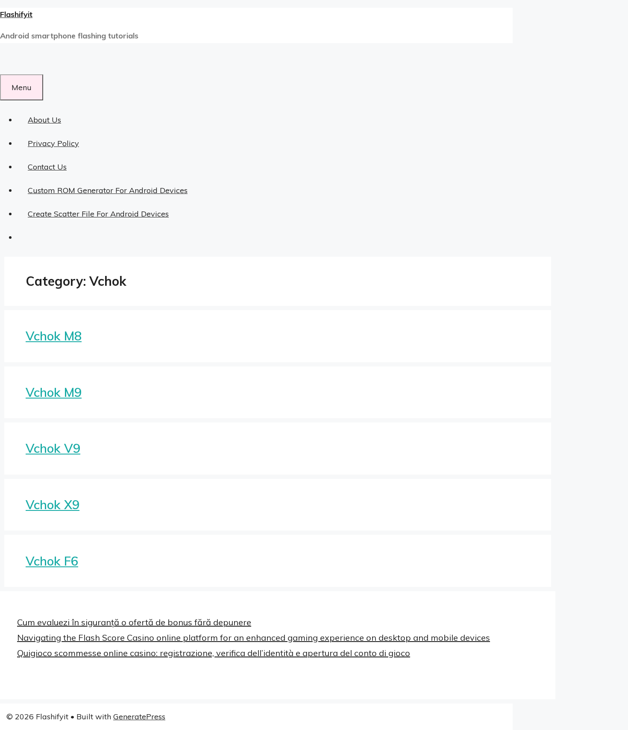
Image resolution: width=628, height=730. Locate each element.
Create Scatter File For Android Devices (98, 214)
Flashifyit (16, 14)
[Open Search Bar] (10, 62)
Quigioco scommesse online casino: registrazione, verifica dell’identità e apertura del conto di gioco (213, 653)
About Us (44, 120)
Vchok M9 (54, 392)
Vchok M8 (54, 335)
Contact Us (47, 167)
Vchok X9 (52, 504)
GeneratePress (139, 716)
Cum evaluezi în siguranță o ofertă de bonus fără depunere (134, 622)
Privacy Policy (53, 143)
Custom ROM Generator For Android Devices (108, 190)
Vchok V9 (53, 448)
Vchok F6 (52, 561)
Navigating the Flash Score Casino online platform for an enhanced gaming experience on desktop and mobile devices (253, 637)
